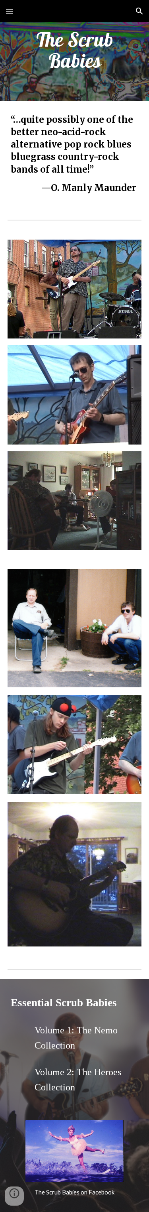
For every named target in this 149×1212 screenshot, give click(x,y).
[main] (75, 50)
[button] (9, 11)
